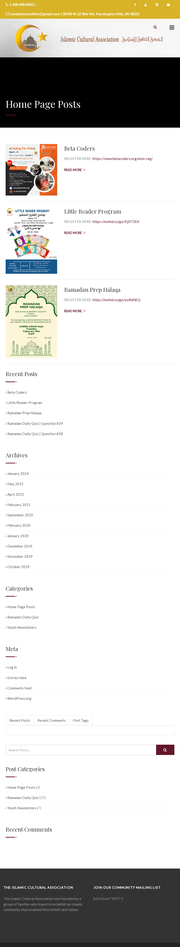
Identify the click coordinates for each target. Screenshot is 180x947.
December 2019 (19, 546)
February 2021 (18, 505)
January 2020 (18, 536)
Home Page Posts (21, 607)
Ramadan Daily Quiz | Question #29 (35, 423)
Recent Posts (19, 720)
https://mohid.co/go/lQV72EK (116, 221)
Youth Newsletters (21, 627)
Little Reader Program (92, 211)
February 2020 (18, 525)
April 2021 (15, 494)
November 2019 (20, 556)
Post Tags (81, 720)
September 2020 (20, 515)
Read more (73, 170)
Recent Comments (52, 720)
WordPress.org (19, 698)
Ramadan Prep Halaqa (92, 289)
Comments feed (19, 688)
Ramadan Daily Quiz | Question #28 (35, 434)
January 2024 (18, 473)
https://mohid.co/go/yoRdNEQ (116, 300)
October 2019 (18, 567)
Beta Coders (79, 148)
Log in (12, 667)
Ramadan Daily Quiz (23, 617)
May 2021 (15, 484)
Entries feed (16, 678)
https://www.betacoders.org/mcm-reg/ (123, 158)
